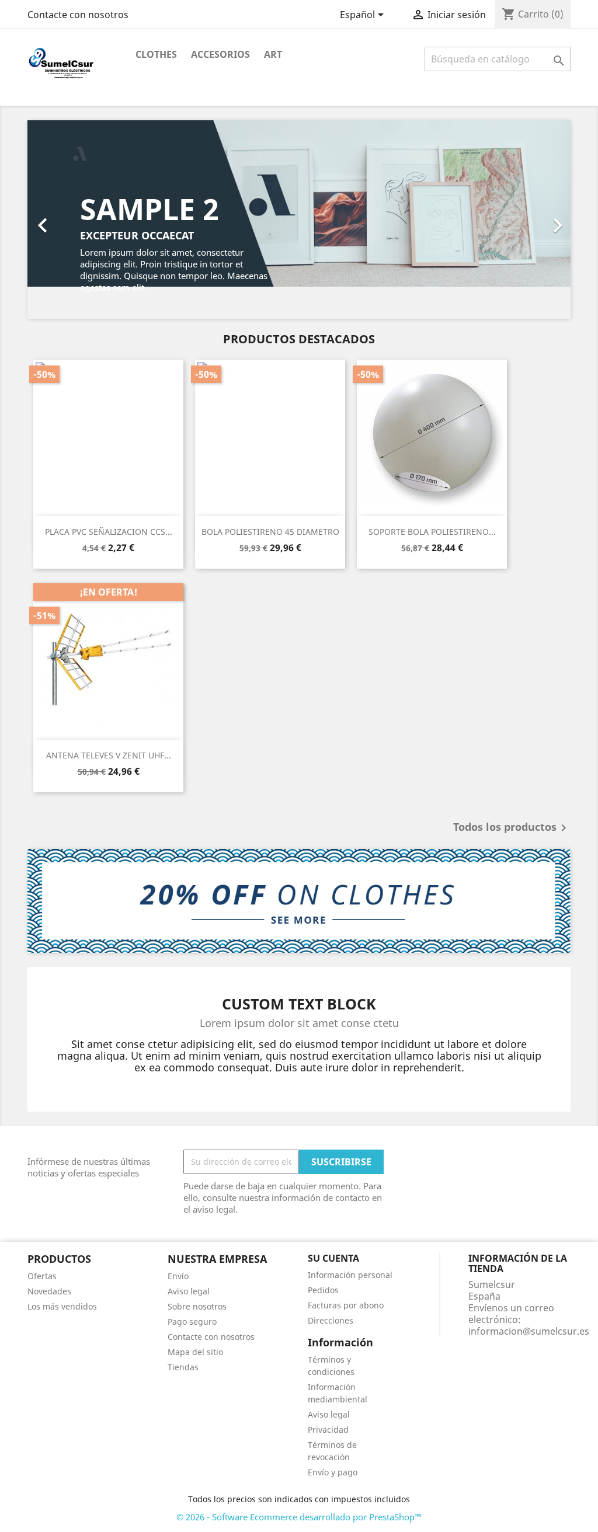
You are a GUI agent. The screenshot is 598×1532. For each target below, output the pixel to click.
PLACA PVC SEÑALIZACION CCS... (108, 531)
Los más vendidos (62, 1306)
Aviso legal (189, 1291)
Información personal (350, 1274)
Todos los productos (512, 828)
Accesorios (220, 54)
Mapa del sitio (195, 1351)
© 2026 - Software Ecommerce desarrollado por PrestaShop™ (299, 1517)
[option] (299, 219)
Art (273, 54)
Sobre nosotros (197, 1306)
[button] (68, 219)
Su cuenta (333, 1258)
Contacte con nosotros (77, 14)
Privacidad (328, 1429)
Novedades (49, 1291)
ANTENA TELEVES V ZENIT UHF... (108, 755)
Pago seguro (192, 1321)
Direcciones (330, 1320)
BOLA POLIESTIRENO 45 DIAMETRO (270, 531)
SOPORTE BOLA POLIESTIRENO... (432, 531)
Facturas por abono (346, 1305)
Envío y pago (332, 1472)
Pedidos (323, 1290)
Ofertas (42, 1276)
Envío (178, 1276)
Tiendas (183, 1367)
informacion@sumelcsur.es (528, 1331)
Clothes (156, 54)
